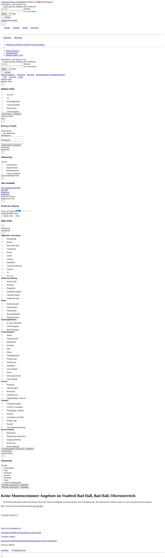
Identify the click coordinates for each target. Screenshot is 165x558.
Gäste (13, 14)
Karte (21, 77)
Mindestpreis (6, 135)
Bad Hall (4, 190)
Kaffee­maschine (13, 304)
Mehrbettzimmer (12, 171)
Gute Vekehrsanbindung (16, 427)
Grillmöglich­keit (13, 355)
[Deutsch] (4, 40)
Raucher (10, 424)
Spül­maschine (12, 307)
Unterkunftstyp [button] (6, 453)
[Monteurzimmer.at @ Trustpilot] (19, 550)
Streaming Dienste (14, 376)
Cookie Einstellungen (48, 541)
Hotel (6, 480)
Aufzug (10, 259)
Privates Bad (11, 108)
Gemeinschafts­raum (14, 266)
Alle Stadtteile (6, 176)
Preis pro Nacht (7, 116)
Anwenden (24, 485)
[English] (2, 40)
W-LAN (10, 95)
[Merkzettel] (18, 20)
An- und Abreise (30, 11)
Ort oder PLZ (38, 506)
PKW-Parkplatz (13, 330)
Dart (8, 349)
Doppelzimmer (12, 168)
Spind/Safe (11, 262)
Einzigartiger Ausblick (15, 410)
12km (16, 213)
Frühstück (10, 385)
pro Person (8, 131)
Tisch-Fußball (12, 379)
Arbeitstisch (11, 249)
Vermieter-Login (12, 45)
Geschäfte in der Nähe (15, 417)
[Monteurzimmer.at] (13, 524)
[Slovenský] (10, 40)
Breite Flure (11, 443)
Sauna (9, 372)
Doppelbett (11, 288)
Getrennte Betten (13, 105)
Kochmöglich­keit (13, 101)
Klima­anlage (11, 239)
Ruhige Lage (12, 421)
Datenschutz (35, 541)
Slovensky (35, 28)
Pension (7, 475)
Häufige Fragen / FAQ (14, 55)
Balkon (9, 242)
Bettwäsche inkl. (13, 246)
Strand (9, 335)
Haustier (10, 414)
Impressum (5, 541)
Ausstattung (5, 228)
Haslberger (5, 192)
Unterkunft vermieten (9, 20)
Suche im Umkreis (8, 196)
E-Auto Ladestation (14, 323)
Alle (5, 162)
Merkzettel (18, 38)
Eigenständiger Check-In (16, 398)
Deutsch (16, 28)
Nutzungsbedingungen (22, 541)
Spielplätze (11, 366)
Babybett (10, 285)
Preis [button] (3, 118)
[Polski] (7, 40)
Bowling (10, 345)
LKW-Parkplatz (13, 112)
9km (12, 213)
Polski (25, 28)
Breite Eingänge (13, 446)
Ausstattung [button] (5, 230)
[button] (4, 32)
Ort (2, 213)
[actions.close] (3, 84)
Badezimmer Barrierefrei (16, 436)
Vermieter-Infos (12, 53)
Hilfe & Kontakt (19, 533)
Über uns (28, 533)
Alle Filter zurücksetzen (10, 485)
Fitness (9, 352)
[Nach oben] (2, 511)
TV (8, 98)
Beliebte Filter (6, 79)
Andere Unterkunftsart (12, 482)
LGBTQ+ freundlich (15, 407)
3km (5, 213)
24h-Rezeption (12, 388)
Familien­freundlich (14, 404)
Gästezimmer (9, 468)
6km (8, 213)
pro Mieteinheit (9, 133)
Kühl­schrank (12, 311)
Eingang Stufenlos (14, 440)
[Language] (3, 23)
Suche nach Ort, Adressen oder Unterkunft (19, 7)
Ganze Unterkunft (13, 173)
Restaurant (11, 391)
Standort (27, 9)
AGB (11, 541)
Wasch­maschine (13, 317)
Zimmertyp (5, 147)
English (7, 28)
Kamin (9, 252)
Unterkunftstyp (6, 451)
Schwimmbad (12, 369)
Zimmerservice (12, 395)
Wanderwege (12, 359)
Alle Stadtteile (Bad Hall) (10, 188)
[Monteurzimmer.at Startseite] (12, 2)
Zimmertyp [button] (5, 150)
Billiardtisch (11, 342)
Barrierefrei (11, 433)
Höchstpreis (5, 140)
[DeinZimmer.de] (58, 524)
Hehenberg (5, 194)
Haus (6, 470)
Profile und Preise (12, 51)
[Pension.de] (35, 524)
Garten (9, 256)
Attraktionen (11, 362)
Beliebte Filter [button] (6, 81)
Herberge (7, 478)
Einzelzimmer (11, 165)
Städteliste (7, 38)
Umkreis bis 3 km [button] (7, 199)
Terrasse (10, 269)
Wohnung (7, 473)
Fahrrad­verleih (12, 339)
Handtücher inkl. (13, 298)
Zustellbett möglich (14, 292)
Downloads (36, 533)
